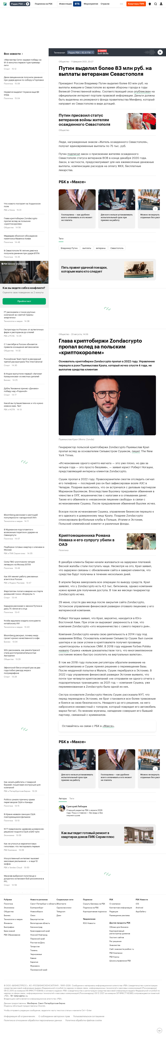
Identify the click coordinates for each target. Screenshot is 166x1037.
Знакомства (114, 945)
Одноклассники (64, 907)
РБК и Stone (9, 209)
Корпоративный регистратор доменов (119, 932)
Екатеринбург (36, 907)
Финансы (8, 923)
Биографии (9, 926)
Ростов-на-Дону (37, 942)
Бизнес (7, 379)
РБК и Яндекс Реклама (14, 582)
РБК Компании (10, 849)
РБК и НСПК (9, 409)
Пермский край (37, 938)
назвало (64, 650)
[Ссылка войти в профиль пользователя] (161, 3)
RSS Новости (89, 923)
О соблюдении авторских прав (54, 1015)
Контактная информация (120, 907)
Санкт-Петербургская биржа (51, 1002)
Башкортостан (37, 919)
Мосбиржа (32, 1002)
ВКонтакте (61, 903)
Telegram (61, 911)
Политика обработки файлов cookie (83, 1019)
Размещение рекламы (119, 915)
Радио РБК (17, 4)
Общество (9, 227)
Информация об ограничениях (19, 1015)
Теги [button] (61, 238)
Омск (32, 915)
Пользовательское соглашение (88, 1015)
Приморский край (38, 969)
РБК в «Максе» (72, 182)
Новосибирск (36, 911)
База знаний (9, 930)
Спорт (7, 68)
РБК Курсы (114, 956)
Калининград (36, 926)
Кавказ (33, 958)
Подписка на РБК (91, 907)
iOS (137, 903)
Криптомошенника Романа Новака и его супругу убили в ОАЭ (86, 540)
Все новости (12, 53)
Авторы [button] (63, 798)
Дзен (59, 915)
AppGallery (141, 911)
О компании (114, 903)
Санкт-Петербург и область (43, 903)
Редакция (113, 911)
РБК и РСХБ (9, 335)
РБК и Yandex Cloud (13, 867)
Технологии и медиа (13, 320)
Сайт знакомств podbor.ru (121, 949)
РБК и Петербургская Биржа (17, 790)
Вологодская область (40, 923)
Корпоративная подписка (95, 911)
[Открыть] (24, 4)
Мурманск (35, 965)
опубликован (142, 91)
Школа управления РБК (120, 960)
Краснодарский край (40, 930)
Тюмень (33, 950)
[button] (150, 4)
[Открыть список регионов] (150, 4)
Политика (8, 83)
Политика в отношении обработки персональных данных (33, 1019)
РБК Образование (12, 934)
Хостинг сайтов (116, 937)
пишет (136, 451)
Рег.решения (115, 941)
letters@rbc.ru (21, 995)
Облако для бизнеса (118, 926)
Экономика (9, 834)
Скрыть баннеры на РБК (94, 903)
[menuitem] (43, 4)
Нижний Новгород (38, 934)
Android (139, 907)
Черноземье (36, 954)
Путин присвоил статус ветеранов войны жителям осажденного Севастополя (84, 119)
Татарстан (35, 946)
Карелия (34, 961)
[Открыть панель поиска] (156, 4)
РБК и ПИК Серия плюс (14, 553)
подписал (73, 153)
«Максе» (108, 725)
